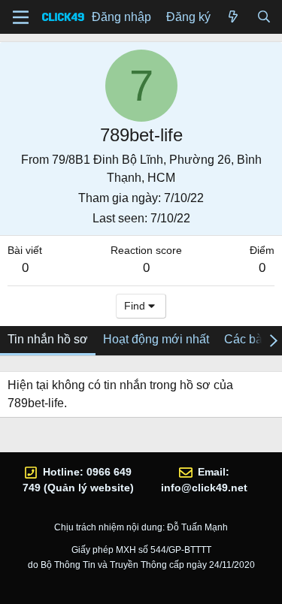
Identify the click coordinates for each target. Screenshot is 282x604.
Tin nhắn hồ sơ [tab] (48, 339)
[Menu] (20, 17)
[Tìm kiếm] (263, 17)
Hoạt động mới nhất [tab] (156, 339)
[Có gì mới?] (233, 17)
